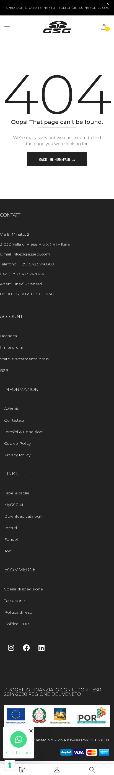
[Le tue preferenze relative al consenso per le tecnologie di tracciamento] (9, 765)
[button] (104, 27)
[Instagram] (11, 647)
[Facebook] (26, 647)
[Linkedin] (41, 647)
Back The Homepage (55, 159)
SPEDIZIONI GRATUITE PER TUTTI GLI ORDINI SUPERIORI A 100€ (57, 8)
